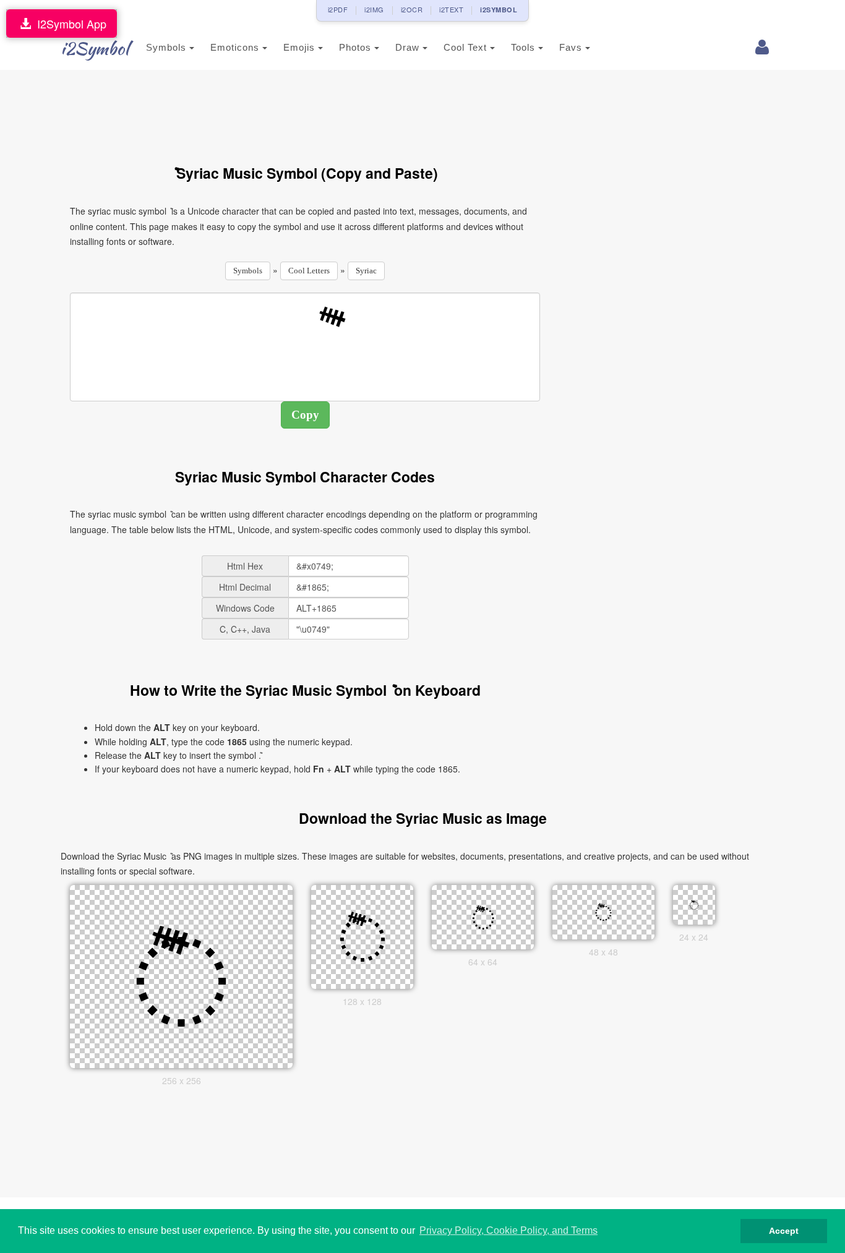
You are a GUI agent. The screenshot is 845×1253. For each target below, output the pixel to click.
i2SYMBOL (498, 9)
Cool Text (467, 47)
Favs (572, 47)
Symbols (167, 47)
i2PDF (338, 9)
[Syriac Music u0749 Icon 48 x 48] (604, 910)
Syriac (366, 270)
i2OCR (412, 9)
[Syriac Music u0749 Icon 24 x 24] (694, 903)
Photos (356, 47)
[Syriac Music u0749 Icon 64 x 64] (483, 915)
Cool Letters (309, 270)
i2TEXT (451, 9)
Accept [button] (784, 1231)
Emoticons (236, 47)
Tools (524, 47)
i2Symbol (95, 48)
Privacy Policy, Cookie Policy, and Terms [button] (508, 1230)
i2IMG (374, 9)
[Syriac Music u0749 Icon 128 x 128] (362, 935)
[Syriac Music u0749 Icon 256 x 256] (181, 975)
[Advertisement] (305, 110)
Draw (408, 47)
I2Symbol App (68, 23)
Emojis (300, 47)
